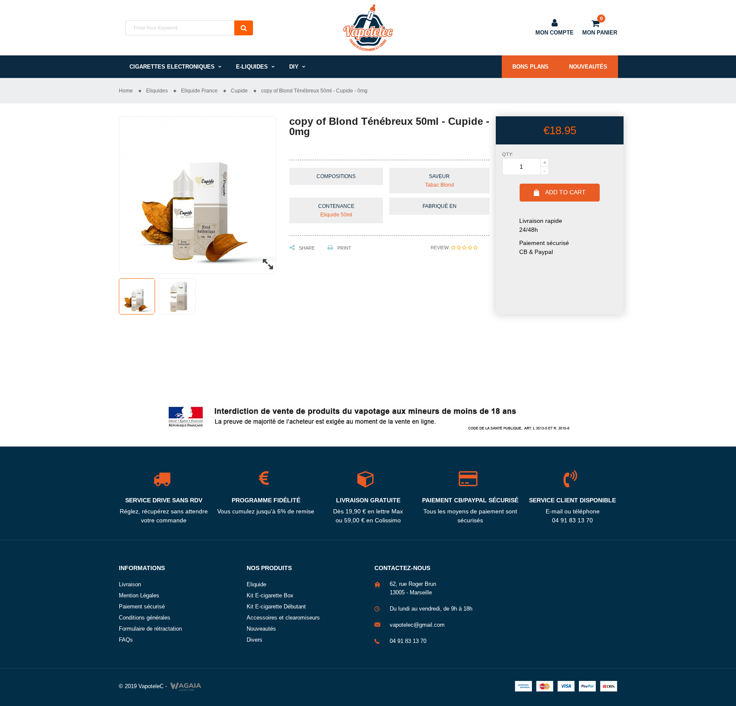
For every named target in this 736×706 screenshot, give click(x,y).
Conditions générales (144, 617)
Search (243, 27)
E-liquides (252, 66)
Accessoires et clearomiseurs (283, 617)
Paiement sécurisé (142, 606)
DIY (294, 66)
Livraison (130, 584)
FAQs (126, 640)
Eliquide (256, 584)
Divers (254, 640)
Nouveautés (588, 66)
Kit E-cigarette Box (270, 595)
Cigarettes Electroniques (172, 66)
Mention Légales (139, 595)
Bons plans (530, 66)
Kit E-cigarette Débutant (276, 606)
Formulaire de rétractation (150, 628)
